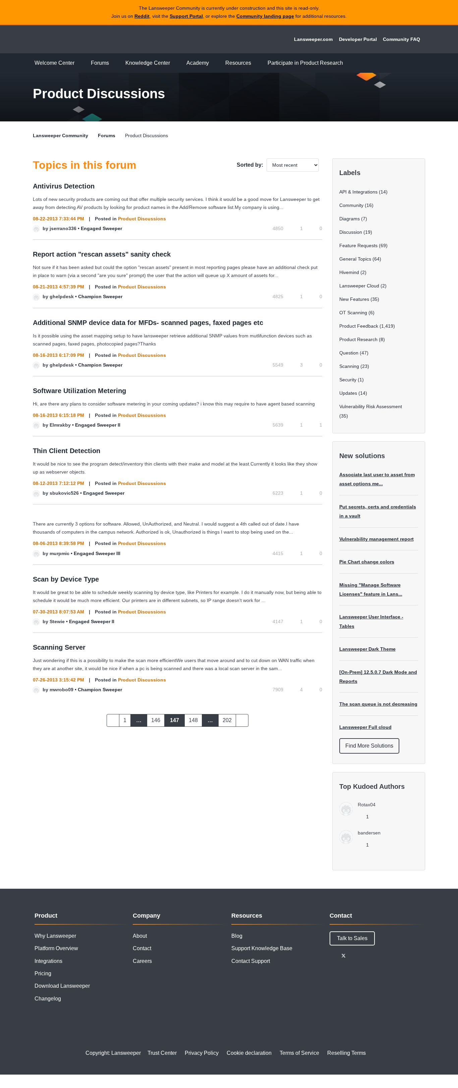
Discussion (350, 232)
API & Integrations (358, 192)
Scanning (349, 366)
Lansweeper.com (313, 39)
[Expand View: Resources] (256, 63)
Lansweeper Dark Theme (367, 649)
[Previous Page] (113, 720)
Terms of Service (299, 1053)
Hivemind (349, 272)
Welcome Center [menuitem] (54, 63)
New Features (354, 299)
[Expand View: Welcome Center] (79, 63)
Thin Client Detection (66, 450)
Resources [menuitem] (238, 63)
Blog (236, 936)
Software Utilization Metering (79, 390)
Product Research (358, 339)
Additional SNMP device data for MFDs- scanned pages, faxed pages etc (148, 322)
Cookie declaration (249, 1053)
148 (193, 720)
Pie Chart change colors (366, 561)
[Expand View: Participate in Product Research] (348, 63)
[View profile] (36, 228)
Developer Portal (358, 39)
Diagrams (349, 218)
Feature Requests (358, 245)
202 (227, 720)
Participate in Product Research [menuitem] (305, 63)
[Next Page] (242, 720)
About (140, 936)
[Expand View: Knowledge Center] (175, 63)
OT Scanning (353, 312)
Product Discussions (142, 218)
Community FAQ (401, 39)
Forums (106, 135)
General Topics (355, 259)
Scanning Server (59, 647)
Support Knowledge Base (261, 948)
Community (351, 205)
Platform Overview (56, 948)
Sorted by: (250, 165)
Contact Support (250, 961)
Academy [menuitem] (197, 63)
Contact (142, 948)
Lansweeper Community (79, 39)
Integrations (48, 961)
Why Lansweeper (55, 936)
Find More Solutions (369, 746)
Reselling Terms (346, 1053)
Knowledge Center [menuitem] (147, 63)
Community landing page (265, 16)
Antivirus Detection (64, 186)
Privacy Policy (202, 1053)
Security (347, 379)
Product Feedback (358, 326)
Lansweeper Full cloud (365, 727)
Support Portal (186, 16)
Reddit (142, 16)
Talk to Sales (352, 938)
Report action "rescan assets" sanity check (102, 254)
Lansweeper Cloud (359, 285)
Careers (142, 961)
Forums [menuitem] (100, 63)
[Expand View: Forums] (114, 63)
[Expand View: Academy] (214, 63)
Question (348, 353)
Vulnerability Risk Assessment (370, 406)
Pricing (43, 973)
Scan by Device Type (66, 579)
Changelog (48, 998)
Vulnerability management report (376, 539)
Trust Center (162, 1053)
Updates (348, 393)
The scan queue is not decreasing (378, 704)
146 (155, 720)
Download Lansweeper (62, 986)
